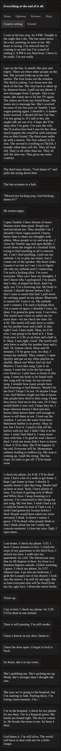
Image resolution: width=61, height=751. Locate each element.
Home (7, 16)
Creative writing (13, 23)
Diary (49, 16)
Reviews (36, 16)
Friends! (32, 23)
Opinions (21, 16)
